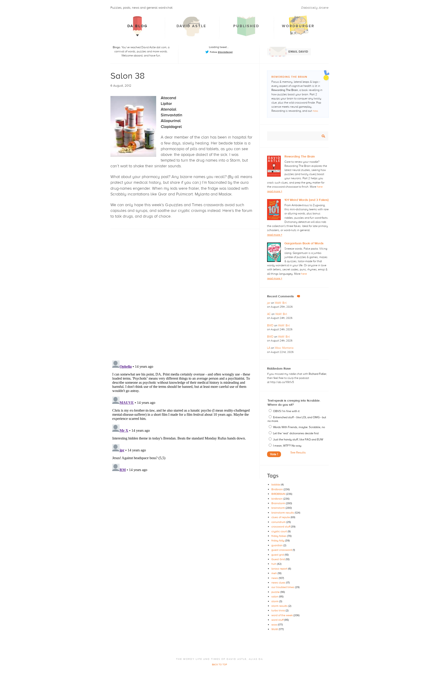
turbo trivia (278, 610)
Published (246, 26)
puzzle (275, 592)
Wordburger (298, 26)
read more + (274, 191)
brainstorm (278, 508)
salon (275, 596)
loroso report (279, 568)
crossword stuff (281, 526)
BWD (270, 325)
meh (274, 573)
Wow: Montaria (284, 348)
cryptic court (279, 531)
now (315, 111)
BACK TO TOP (219, 664)
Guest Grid (278, 559)
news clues (278, 582)
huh (274, 564)
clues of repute (281, 517)
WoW (275, 629)
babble (276, 484)
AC (269, 314)
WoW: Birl (280, 303)
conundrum (278, 522)
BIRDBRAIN (278, 494)
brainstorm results (283, 512)
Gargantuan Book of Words (304, 243)
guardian (277, 545)
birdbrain (277, 499)
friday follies (279, 536)
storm (275, 601)
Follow (221, 52)
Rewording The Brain (299, 157)
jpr (269, 303)
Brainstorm (278, 503)
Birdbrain (277, 489)
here (320, 187)
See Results (298, 452)
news (275, 578)
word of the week (282, 615)
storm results (279, 606)
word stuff (277, 620)
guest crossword (282, 550)
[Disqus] (185, 291)
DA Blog (137, 26)
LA (269, 348)
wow (274, 624)
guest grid (278, 555)
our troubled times (283, 587)
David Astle (191, 26)
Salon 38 (127, 76)
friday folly (278, 540)
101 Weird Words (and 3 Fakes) (306, 200)
